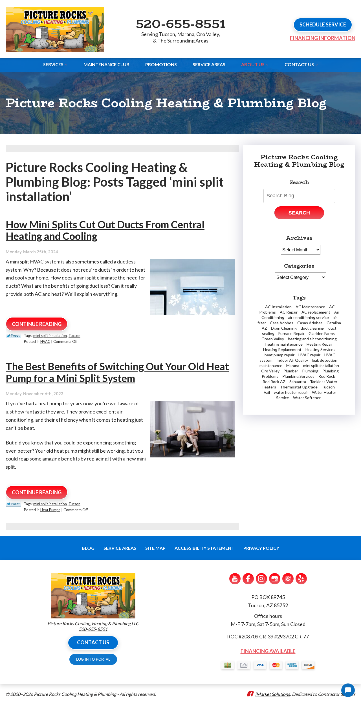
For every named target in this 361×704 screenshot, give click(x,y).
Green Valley (272, 338)
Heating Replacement (282, 349)
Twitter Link (13, 335)
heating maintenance (284, 344)
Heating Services (320, 349)
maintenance (270, 365)
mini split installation (50, 335)
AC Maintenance (310, 306)
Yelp (301, 578)
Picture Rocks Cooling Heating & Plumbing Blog (299, 160)
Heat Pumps (50, 510)
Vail (267, 392)
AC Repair (289, 312)
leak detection (324, 360)
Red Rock (326, 376)
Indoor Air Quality (292, 360)
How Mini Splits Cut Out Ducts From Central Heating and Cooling (105, 230)
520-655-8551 (180, 23)
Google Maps (288, 578)
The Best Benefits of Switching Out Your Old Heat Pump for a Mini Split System (117, 372)
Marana (292, 365)
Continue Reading (36, 324)
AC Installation (278, 306)
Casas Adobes (310, 322)
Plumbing (310, 370)
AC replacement (315, 312)
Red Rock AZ (274, 381)
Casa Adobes (281, 322)
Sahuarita (297, 381)
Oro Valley (270, 370)
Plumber (290, 370)
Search (299, 213)
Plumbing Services (298, 376)
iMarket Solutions (272, 694)
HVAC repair (309, 354)
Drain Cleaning (284, 328)
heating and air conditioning (312, 338)
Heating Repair (320, 344)
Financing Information (322, 38)
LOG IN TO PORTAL (93, 659)
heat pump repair (279, 354)
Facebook (248, 578)
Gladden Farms (322, 333)
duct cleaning (312, 328)
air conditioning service (308, 317)
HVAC (45, 341)
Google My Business (274, 578)
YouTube (235, 578)
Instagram (261, 578)
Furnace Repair (291, 333)
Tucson (74, 335)
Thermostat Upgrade (299, 387)
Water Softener (307, 397)
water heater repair (291, 392)
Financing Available (268, 651)
